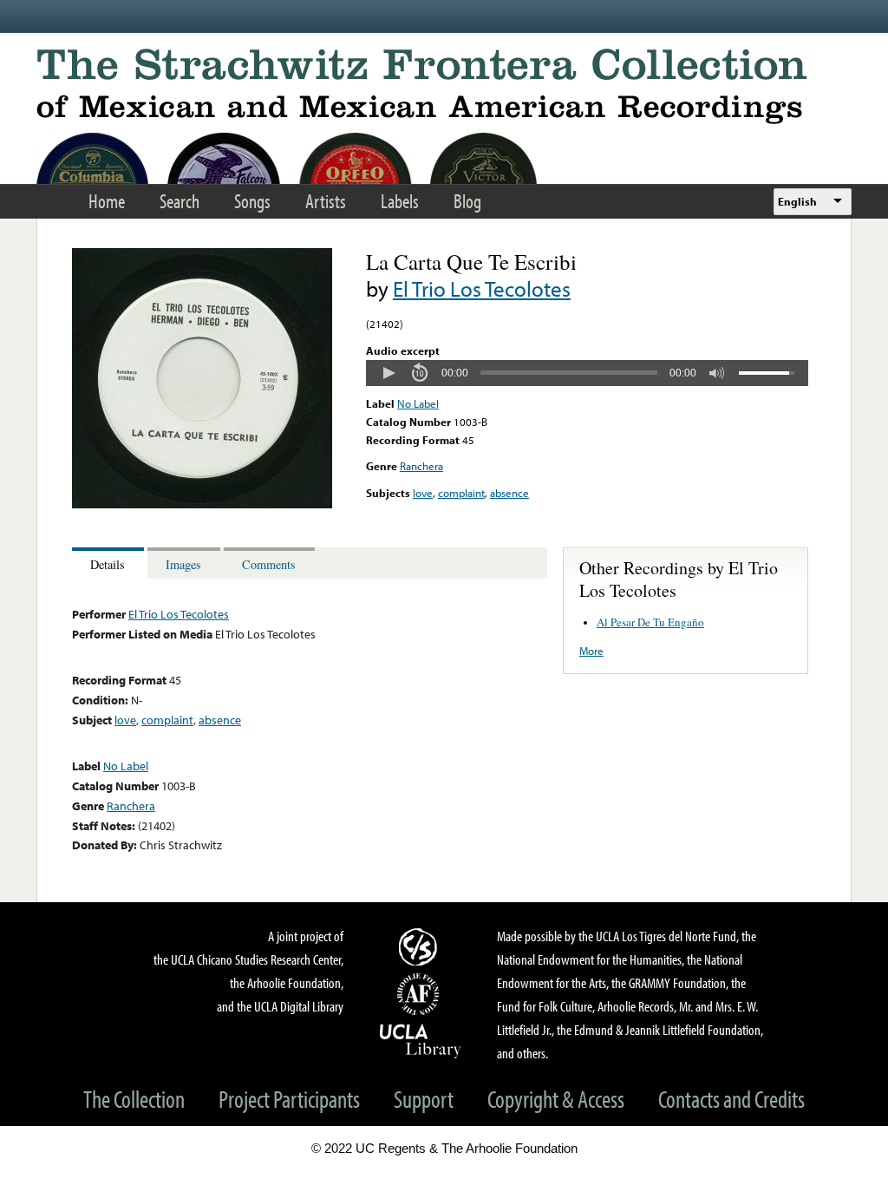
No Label (418, 403)
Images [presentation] (183, 564)
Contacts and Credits (731, 1099)
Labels (400, 200)
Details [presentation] (107, 564)
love (423, 493)
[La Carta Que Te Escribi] (202, 504)
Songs (252, 200)
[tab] (109, 563)
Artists (325, 200)
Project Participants (289, 1099)
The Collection (134, 1099)
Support (424, 1099)
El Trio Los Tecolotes (482, 288)
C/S (420, 946)
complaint (461, 493)
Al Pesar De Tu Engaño (650, 622)
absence (509, 493)
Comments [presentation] (269, 564)
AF (420, 994)
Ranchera (421, 466)
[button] (388, 373)
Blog (467, 200)
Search (179, 200)
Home (106, 200)
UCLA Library (420, 1040)
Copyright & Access (555, 1099)
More (591, 651)
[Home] (444, 86)
